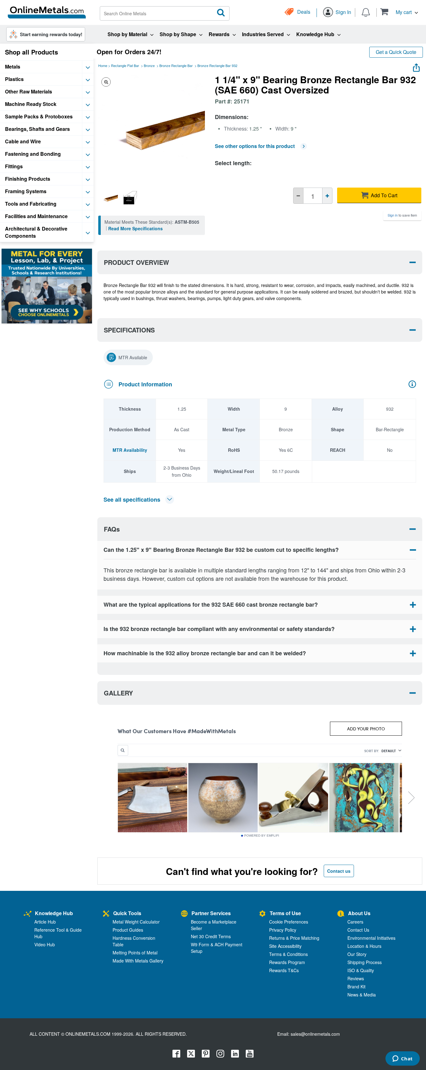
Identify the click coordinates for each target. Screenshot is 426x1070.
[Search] (221, 13)
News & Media (361, 994)
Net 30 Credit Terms (211, 936)
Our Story (356, 954)
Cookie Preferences (288, 922)
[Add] (327, 196)
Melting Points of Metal (135, 952)
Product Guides (128, 930)
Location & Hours (364, 946)
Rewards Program (287, 962)
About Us (359, 913)
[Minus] (298, 196)
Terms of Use (285, 913)
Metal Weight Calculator (136, 922)
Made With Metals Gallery (138, 961)
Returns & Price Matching (294, 938)
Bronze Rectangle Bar (176, 65)
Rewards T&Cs (284, 970)
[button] (399, 11)
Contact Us (358, 930)
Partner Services (211, 913)
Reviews (355, 978)
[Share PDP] (416, 66)
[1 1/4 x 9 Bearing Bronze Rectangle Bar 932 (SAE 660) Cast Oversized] (109, 198)
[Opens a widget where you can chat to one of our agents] (402, 1059)
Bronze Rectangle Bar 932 (217, 65)
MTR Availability (130, 450)
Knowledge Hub (54, 913)
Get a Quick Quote (396, 51)
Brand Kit (356, 986)
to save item (402, 215)
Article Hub (45, 922)
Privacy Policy (282, 930)
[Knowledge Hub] (27, 914)
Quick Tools (127, 913)
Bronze (149, 65)
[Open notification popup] (365, 12)
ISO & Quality (360, 970)
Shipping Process (364, 962)
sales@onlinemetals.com (315, 1034)
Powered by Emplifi (261, 835)
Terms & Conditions (288, 954)
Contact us (339, 871)
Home (102, 65)
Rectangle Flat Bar (125, 65)
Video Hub (44, 944)
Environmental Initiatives (371, 938)
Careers (355, 922)
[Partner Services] (184, 914)
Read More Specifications (135, 228)
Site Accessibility (285, 946)
